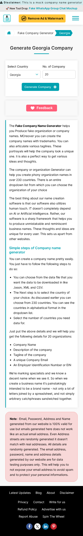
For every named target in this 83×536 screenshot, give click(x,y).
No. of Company (54, 66)
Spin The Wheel (53, 516)
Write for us (57, 502)
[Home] (8, 33)
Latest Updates (20, 492)
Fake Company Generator (35, 33)
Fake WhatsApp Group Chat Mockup (53, 8)
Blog (39, 492)
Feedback (45, 108)
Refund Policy (27, 509)
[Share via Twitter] (37, 526)
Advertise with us (54, 509)
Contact (38, 502)
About (51, 492)
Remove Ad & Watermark (45, 18)
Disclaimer (67, 492)
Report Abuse (28, 516)
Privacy (23, 502)
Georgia (64, 33)
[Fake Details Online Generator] (8, 18)
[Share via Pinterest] (53, 526)
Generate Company (38, 87)
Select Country (17, 66)
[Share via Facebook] (29, 526)
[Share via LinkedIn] (45, 526)
